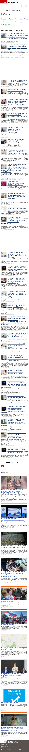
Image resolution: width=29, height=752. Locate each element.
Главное (4, 19)
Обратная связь (5, 746)
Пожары (18, 22)
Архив (11, 19)
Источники (18, 19)
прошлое (14, 462)
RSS (20, 749)
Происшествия (8, 22)
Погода (26, 19)
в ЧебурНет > (6, 25)
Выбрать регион (5, 747)
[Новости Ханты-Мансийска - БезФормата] (9, 2)
